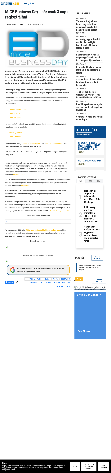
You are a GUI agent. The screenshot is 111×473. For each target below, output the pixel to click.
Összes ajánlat (97, 258)
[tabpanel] (89, 216)
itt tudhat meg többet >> (59, 211)
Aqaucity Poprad (15, 133)
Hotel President (15, 113)
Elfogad (75, 466)
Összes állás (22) (84, 134)
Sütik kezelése (103, 466)
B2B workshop (63, 286)
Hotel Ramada (14, 117)
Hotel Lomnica (15, 137)
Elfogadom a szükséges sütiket (89, 466)
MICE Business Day (62, 283)
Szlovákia (65, 279)
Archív (22, 24)
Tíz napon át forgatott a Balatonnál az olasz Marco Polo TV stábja (92, 196)
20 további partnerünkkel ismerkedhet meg (43, 230)
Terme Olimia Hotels (54, 143)
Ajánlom (10, 282)
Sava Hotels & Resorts (32, 143)
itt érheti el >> (19, 175)
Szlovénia (30, 279)
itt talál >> (25, 186)
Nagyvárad (46, 283)
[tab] (81, 181)
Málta (56, 279)
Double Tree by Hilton (17, 109)
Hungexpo (34, 283)
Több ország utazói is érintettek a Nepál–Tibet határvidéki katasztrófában (91, 214)
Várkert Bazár (44, 279)
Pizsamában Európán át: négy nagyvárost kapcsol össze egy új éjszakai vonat (92, 233)
